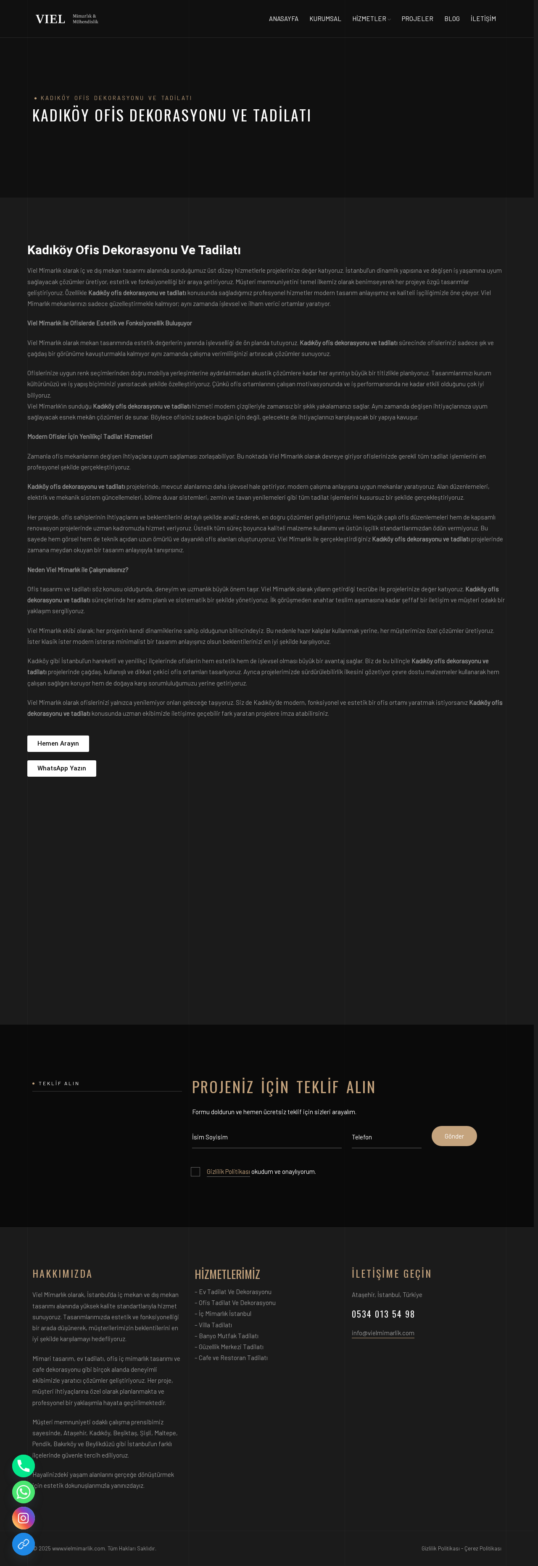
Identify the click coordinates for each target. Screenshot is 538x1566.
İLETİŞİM (483, 18)
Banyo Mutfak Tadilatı (228, 1335)
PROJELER (417, 18)
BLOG (452, 18)
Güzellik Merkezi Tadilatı (231, 1346)
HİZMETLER (369, 18)
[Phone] (23, 1466)
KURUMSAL (325, 18)
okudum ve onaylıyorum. (261, 1171)
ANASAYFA (283, 18)
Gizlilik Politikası (228, 1171)
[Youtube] (23, 1544)
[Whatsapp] (23, 1492)
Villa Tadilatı (215, 1325)
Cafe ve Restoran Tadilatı (233, 1357)
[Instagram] (23, 1518)
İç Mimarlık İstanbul (225, 1313)
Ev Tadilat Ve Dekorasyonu (235, 1291)
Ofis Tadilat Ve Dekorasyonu (237, 1302)
